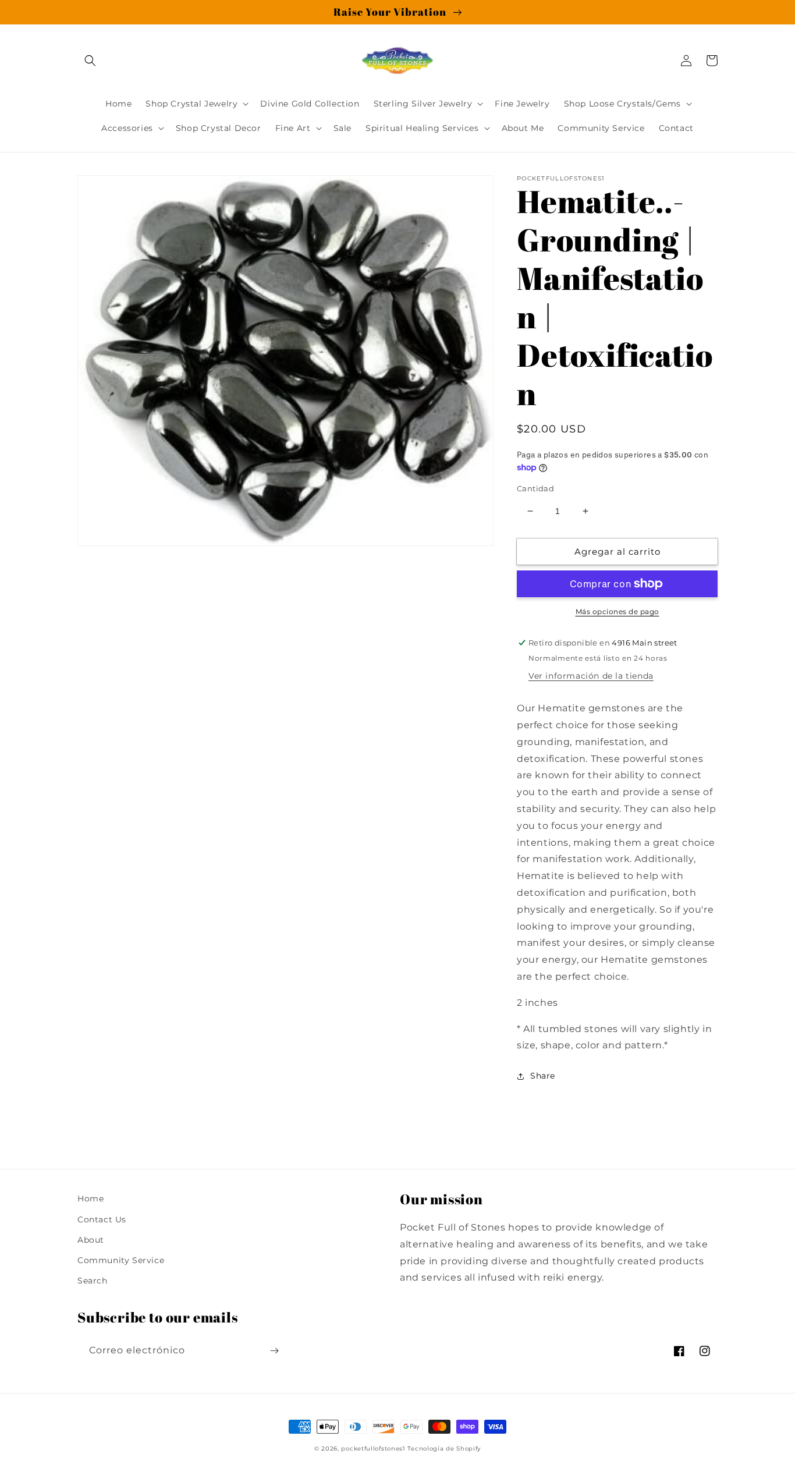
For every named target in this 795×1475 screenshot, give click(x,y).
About (90, 1240)
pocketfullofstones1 (373, 1448)
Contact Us (101, 1219)
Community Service (120, 1260)
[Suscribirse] (274, 1351)
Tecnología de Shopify (444, 1448)
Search (92, 1280)
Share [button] (542, 1075)
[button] (90, 60)
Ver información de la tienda (591, 676)
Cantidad (535, 488)
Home (90, 1198)
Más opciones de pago (617, 611)
